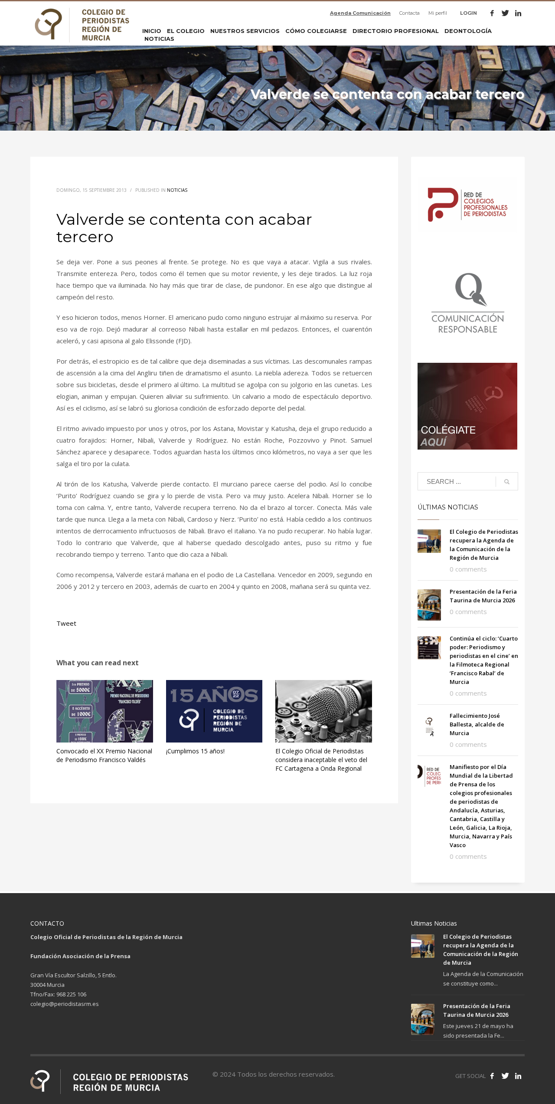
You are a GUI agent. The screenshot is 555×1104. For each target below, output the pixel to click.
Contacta (409, 13)
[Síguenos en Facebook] (492, 1075)
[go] (507, 482)
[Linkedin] (518, 13)
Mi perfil (437, 13)
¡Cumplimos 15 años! (195, 751)
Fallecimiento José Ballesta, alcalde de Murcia (477, 724)
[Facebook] (492, 13)
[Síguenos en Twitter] (505, 1075)
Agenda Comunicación (360, 13)
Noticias (177, 190)
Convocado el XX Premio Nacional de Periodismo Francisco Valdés (104, 755)
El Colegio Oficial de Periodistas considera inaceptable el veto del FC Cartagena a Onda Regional (321, 759)
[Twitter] (505, 13)
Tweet (66, 623)
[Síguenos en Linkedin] (518, 1075)
